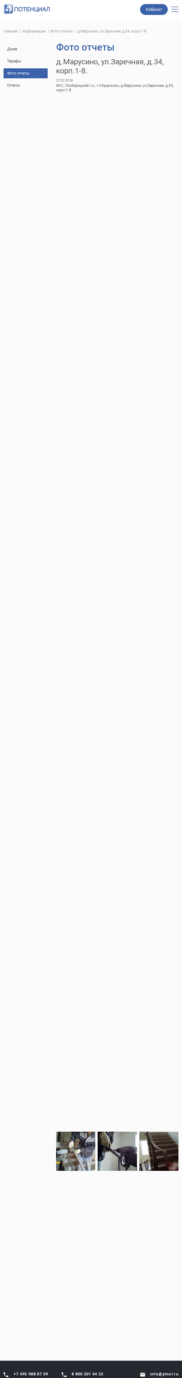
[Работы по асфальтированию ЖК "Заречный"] (75, 433)
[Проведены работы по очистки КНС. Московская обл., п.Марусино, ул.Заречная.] (75, 522)
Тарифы (14, 61)
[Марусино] (75, 702)
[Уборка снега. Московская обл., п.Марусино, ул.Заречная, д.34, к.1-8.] (158, 522)
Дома (12, 49)
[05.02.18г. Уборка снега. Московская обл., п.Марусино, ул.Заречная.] (75, 208)
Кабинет (154, 9)
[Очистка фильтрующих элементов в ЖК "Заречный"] (117, 343)
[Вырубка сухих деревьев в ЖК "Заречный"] (75, 343)
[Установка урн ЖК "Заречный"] (158, 343)
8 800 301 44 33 (88, 1374)
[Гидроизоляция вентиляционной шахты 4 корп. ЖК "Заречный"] (117, 388)
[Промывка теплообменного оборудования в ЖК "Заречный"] (117, 253)
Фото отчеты (18, 73)
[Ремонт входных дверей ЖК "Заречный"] (75, 298)
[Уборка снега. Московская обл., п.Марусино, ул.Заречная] (158, 163)
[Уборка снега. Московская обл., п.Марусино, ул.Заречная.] (117, 163)
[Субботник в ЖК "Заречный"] (158, 253)
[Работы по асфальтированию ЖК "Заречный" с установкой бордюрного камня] (117, 433)
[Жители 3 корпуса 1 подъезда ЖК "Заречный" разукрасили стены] (158, 298)
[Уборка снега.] (75, 119)
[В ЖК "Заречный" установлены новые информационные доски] (158, 388)
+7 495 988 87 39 (31, 1374)
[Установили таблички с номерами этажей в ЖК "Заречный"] (75, 388)
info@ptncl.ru (164, 1374)
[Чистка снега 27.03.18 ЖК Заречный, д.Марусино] (158, 478)
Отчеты (13, 85)
